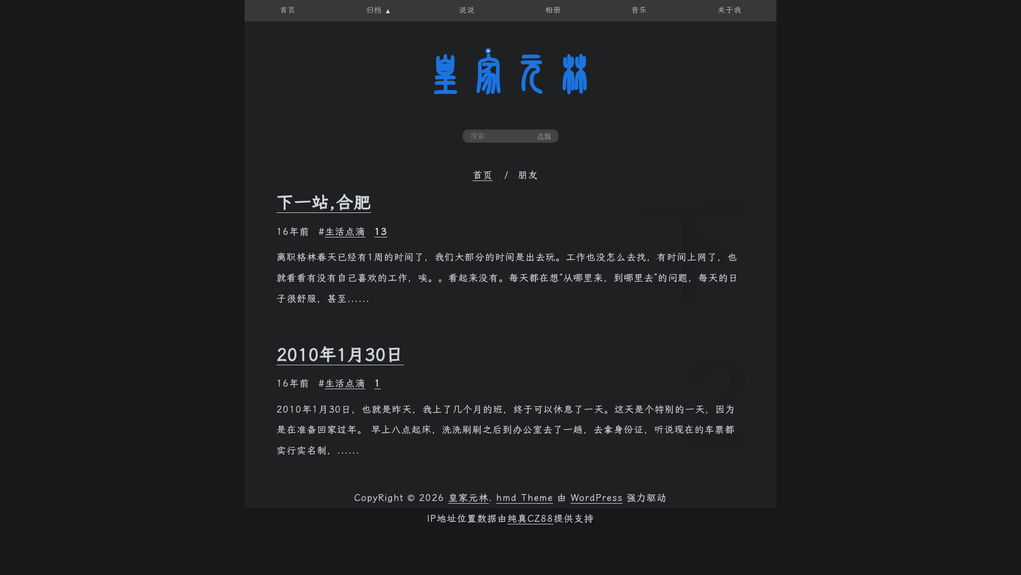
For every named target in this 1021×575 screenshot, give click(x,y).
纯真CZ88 (530, 518)
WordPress (597, 497)
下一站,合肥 (324, 202)
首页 (483, 175)
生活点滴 (345, 231)
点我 (544, 137)
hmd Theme (524, 497)
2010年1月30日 (340, 354)
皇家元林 (510, 74)
